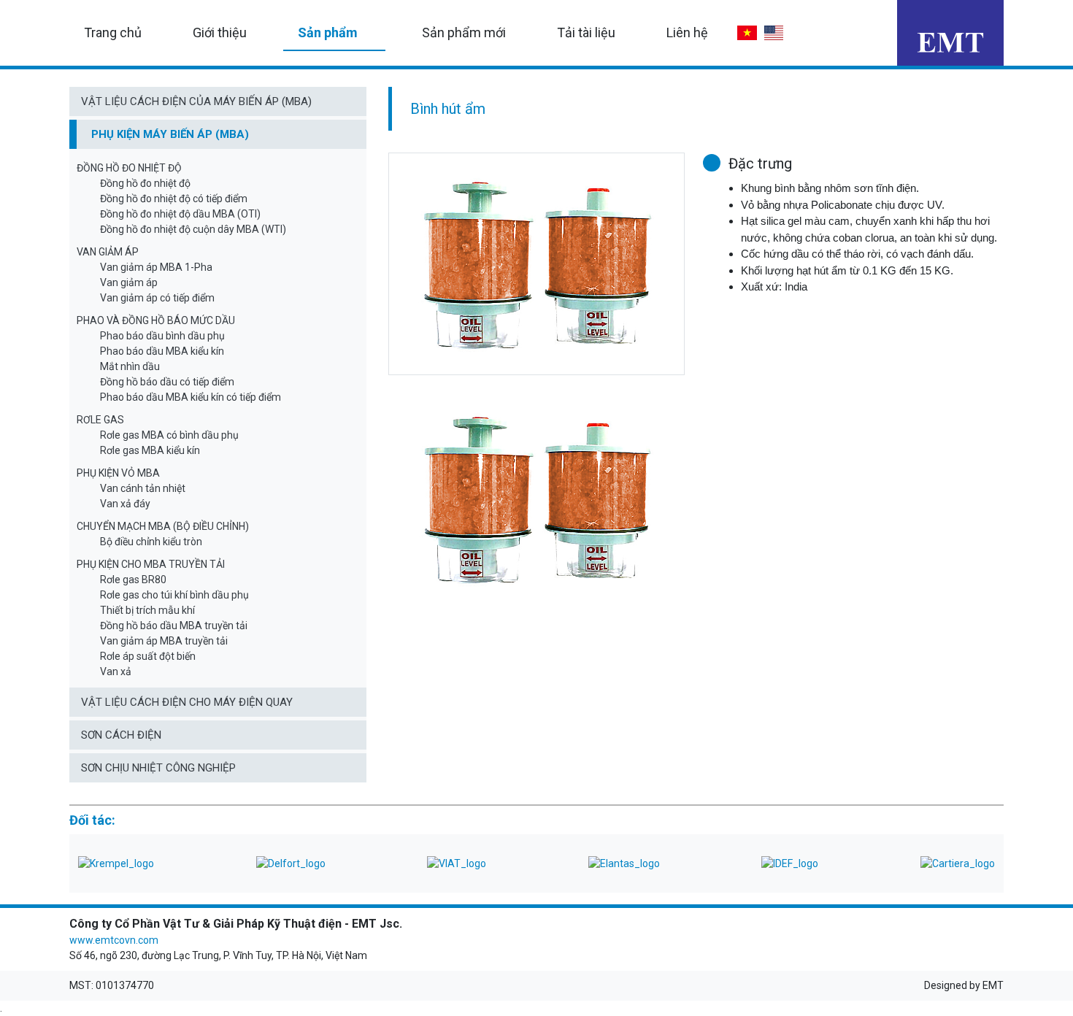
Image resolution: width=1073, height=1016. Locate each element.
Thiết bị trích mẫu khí (147, 610)
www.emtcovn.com (113, 940)
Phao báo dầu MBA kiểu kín (162, 351)
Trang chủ (113, 32)
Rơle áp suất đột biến (148, 656)
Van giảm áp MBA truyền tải (164, 641)
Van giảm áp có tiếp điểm (157, 298)
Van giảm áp (129, 282)
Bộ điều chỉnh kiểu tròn (151, 541)
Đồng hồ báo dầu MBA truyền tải (173, 625)
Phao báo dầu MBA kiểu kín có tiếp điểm (190, 397)
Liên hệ (687, 32)
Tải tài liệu (586, 32)
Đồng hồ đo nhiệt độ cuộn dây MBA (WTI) (193, 229)
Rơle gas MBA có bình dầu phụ (169, 435)
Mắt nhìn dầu (130, 366)
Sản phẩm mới (464, 32)
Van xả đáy (125, 503)
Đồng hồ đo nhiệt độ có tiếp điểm (173, 198)
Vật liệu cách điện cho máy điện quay (187, 702)
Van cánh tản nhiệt (142, 488)
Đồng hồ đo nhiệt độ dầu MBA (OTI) (180, 214)
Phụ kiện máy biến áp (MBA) (170, 134)
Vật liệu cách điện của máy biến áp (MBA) (196, 101)
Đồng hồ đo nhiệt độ (145, 183)
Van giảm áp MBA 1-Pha (156, 267)
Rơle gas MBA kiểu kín (150, 450)
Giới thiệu (220, 32)
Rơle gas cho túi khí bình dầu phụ (174, 595)
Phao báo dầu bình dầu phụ (162, 336)
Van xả (115, 671)
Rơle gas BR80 (133, 579)
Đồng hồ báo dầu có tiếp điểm (167, 382)
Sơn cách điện (121, 735)
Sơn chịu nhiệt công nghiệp (158, 767)
